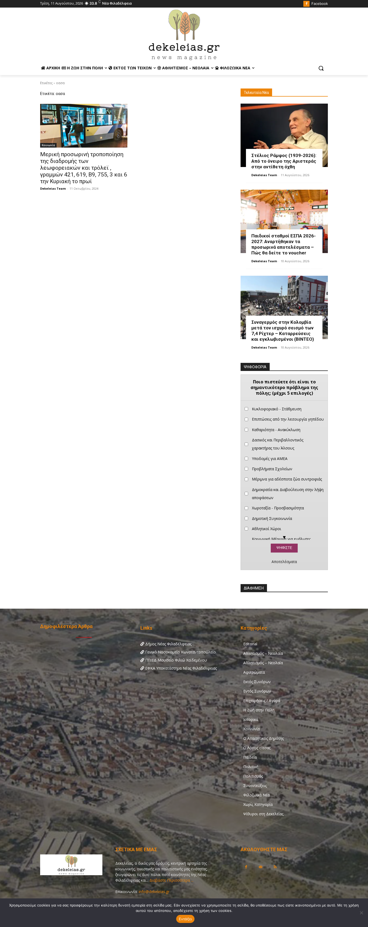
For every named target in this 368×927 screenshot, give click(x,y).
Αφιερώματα (254, 672)
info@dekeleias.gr (154, 891)
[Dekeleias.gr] (184, 35)
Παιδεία (250, 757)
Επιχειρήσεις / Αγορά (261, 700)
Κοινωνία (48, 145)
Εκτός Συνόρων (257, 681)
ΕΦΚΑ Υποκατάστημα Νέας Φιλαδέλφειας (180, 668)
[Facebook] (306, 4)
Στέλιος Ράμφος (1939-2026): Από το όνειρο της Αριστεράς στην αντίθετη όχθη (283, 161)
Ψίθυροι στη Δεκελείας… (264, 813)
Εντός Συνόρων (257, 691)
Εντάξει (185, 919)
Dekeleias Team (53, 188)
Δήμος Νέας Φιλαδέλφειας (168, 643)
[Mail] (260, 867)
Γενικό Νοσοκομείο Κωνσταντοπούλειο (180, 652)
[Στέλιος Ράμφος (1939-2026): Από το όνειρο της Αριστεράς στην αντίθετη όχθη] (284, 135)
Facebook (319, 3)
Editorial (250, 643)
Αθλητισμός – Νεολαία (263, 653)
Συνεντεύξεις (255, 785)
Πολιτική (250, 766)
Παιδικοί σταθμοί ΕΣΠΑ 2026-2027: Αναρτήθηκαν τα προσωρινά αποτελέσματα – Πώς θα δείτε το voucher (283, 244)
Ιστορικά (250, 719)
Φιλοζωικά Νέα (256, 795)
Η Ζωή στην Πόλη (259, 710)
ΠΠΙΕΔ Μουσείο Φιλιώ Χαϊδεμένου (175, 660)
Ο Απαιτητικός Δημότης (263, 738)
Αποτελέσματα (284, 561)
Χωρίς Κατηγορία (258, 804)
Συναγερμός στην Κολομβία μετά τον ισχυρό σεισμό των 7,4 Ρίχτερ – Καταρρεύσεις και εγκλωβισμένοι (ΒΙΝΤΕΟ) (282, 330)
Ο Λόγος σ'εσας (256, 747)
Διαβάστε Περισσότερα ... (170, 880)
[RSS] (275, 867)
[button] (321, 68)
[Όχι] (361, 912)
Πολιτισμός (253, 776)
